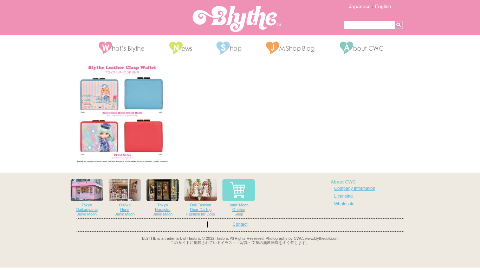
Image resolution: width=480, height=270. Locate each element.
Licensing (343, 196)
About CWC (343, 182)
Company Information (354, 188)
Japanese (360, 6)
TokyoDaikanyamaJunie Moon (87, 209)
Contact (240, 224)
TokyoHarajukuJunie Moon (163, 209)
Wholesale (344, 203)
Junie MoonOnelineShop (238, 209)
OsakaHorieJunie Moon (125, 209)
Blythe (237, 19)
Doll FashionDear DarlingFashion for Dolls (200, 209)
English (383, 6)
